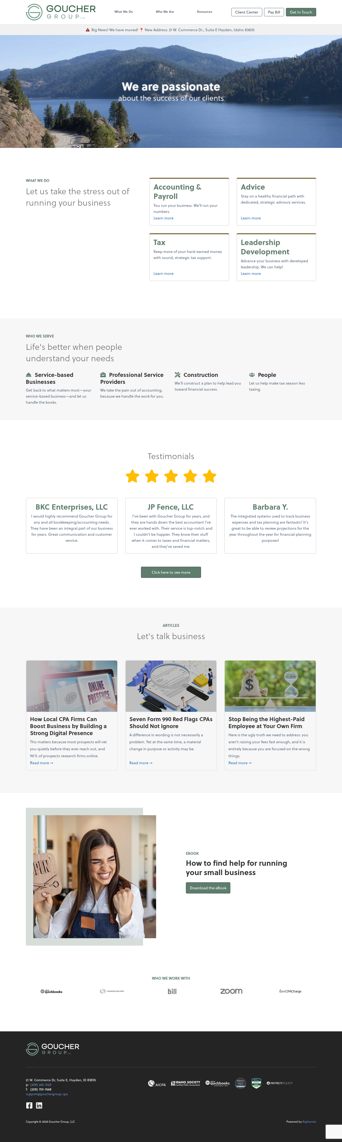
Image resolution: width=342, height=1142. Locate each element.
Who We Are (165, 11)
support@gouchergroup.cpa (47, 1093)
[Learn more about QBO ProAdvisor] (218, 1083)
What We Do (123, 11)
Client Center (246, 12)
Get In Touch (301, 12)
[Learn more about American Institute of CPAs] (157, 1083)
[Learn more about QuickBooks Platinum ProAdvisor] (240, 1083)
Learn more (176, 218)
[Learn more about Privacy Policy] (280, 1083)
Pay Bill (274, 12)
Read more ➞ (72, 762)
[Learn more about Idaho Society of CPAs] (186, 1083)
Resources (204, 11)
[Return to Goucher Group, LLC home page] (61, 12)
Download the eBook (210, 887)
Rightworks (309, 1121)
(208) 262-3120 (40, 1084)
